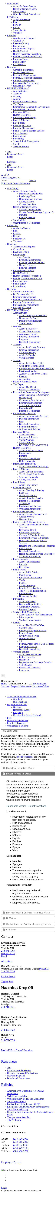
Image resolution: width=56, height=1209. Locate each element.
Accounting (24, 379)
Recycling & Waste (22, 85)
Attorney (17, 96)
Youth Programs (26, 440)
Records (23, 564)
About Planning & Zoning (31, 490)
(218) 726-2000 (20, 1139)
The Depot (18, 104)
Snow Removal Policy (17, 1109)
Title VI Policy (26, 323)
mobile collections (24, 756)
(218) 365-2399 (20, 1142)
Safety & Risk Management (26, 141)
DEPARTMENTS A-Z (18, 88)
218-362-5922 (8, 1030)
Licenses (23, 376)
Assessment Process (28, 334)
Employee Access (11, 1162)
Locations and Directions (19, 1070)
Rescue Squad (26, 633)
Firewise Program (27, 268)
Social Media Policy (16, 1101)
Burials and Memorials (29, 667)
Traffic (22, 580)
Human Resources (21, 115)
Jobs (9, 151)
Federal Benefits (26, 657)
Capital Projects (26, 516)
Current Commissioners (30, 209)
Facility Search (8, 976)
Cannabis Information (23, 70)
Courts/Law (18, 40)
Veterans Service (21, 146)
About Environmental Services (33, 416)
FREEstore (11, 918)
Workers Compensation (30, 620)
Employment (25, 453)
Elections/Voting (21, 43)
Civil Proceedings (27, 352)
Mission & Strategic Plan (31, 193)
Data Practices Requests (30, 320)
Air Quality (24, 257)
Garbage (17, 707)
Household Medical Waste (18, 773)
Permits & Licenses (28, 426)
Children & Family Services (32, 535)
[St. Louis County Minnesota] (15, 183)
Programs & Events (28, 437)
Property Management (23, 128)
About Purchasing (27, 601)
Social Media (19, 11)
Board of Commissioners (25, 9)
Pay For (17, 25)
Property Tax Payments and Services (36, 368)
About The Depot (27, 387)
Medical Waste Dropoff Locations (17, 1050)
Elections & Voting (28, 371)
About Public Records (29, 561)
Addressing (24, 503)
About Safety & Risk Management (35, 614)
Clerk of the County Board (31, 366)
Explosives (11, 929)
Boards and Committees (18, 1078)
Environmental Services (24, 109)
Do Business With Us (23, 72)
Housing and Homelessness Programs (37, 546)
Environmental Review (30, 506)
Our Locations (20, 702)
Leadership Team (27, 196)
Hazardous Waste (21, 710)
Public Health (25, 548)
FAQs (10, 157)
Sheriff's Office (26, 628)
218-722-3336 (8, 971)
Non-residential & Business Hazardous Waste (28, 912)
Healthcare (24, 659)
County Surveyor (27, 585)
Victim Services (26, 358)
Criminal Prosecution (29, 350)
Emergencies (19, 46)
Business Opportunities (30, 604)
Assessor (17, 93)
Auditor (16, 99)
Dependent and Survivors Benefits (35, 662)
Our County (13, 3)
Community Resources (30, 556)
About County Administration (33, 315)
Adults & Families (27, 355)
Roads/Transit (19, 64)
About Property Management (33, 514)
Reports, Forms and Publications (22, 1073)
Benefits (23, 456)
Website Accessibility (17, 1096)
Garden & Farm (26, 442)
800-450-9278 (8, 953)
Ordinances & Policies (29, 429)
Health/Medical (20, 51)
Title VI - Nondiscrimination (32, 591)
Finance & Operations (29, 532)
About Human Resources (31, 450)
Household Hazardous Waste (20, 768)
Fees (21, 421)
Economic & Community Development (31, 107)
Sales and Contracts (28, 477)
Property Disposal (27, 609)
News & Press (26, 519)
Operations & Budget (29, 318)
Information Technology (24, 117)
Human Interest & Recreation (27, 54)
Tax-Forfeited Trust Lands (31, 474)
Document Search (15, 154)
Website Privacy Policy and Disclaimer (25, 1098)
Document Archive (28, 596)
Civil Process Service (29, 636)
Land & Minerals (21, 120)
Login (4, 1188)
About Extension (27, 434)
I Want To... (12, 17)
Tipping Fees (7, 981)
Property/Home (20, 59)
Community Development (31, 400)
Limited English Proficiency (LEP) (23, 1104)
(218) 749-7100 (20, 1148)
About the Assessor (28, 328)
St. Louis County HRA (30, 405)
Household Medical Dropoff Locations (26, 806)
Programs (23, 339)
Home (4, 683)
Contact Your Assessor (29, 331)
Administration (20, 91)
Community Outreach (29, 606)
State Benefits (25, 665)
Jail (20, 641)
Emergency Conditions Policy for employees (28, 1106)
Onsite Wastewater (28, 495)
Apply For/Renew (21, 19)
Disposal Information (29, 418)
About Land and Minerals (31, 471)
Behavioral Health (27, 530)
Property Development (23, 80)
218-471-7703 (8, 951)
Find (15, 22)
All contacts (6, 961)
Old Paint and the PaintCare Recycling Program (28, 924)
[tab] (28, 768)
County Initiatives (27, 204)
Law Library (19, 123)
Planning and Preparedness (32, 262)
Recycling (18, 712)
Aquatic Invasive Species (31, 498)
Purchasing (18, 138)
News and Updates (16, 1075)
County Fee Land (27, 479)
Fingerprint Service (28, 646)
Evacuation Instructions (30, 260)
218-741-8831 (8, 1007)
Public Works (19, 136)
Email (4, 956)
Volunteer (17, 32)
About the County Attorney (32, 347)
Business (11, 67)
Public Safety (19, 62)
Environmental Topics (23, 48)
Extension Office (21, 112)
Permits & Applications (30, 588)
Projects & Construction (30, 577)
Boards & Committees (29, 342)
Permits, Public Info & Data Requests (36, 644)
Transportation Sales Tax (18, 1117)
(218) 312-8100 (20, 1145)
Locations (11, 162)
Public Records (20, 133)
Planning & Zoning (22, 125)
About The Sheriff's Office (31, 625)
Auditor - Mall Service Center (33, 373)
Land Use (23, 493)
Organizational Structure (30, 199)
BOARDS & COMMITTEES (33, 445)
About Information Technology (34, 466)
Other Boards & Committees (26, 14)
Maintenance (25, 575)
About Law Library (28, 485)
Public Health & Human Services (29, 130)
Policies (22, 583)
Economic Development (24, 75)
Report (16, 27)
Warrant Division (27, 638)
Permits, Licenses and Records (27, 56)
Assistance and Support (24, 38)
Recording (24, 567)
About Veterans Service (30, 654)
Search (32, 180)
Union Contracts (27, 461)
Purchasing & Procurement (26, 83)
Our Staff (17, 699)
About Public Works (28, 572)
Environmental (26, 593)
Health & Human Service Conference (37, 554)
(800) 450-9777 (20, 1151)
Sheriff (16, 144)
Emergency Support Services (32, 630)
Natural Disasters (27, 265)
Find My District (27, 217)
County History (26, 201)
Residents (11, 35)
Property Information (29, 336)
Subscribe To (19, 30)
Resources (24, 670)
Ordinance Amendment (30, 508)
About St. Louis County (24, 6)
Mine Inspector (26, 617)
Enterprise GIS (26, 408)
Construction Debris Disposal (27, 715)
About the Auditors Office (31, 363)
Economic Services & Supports (34, 538)
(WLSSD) (44, 968)
